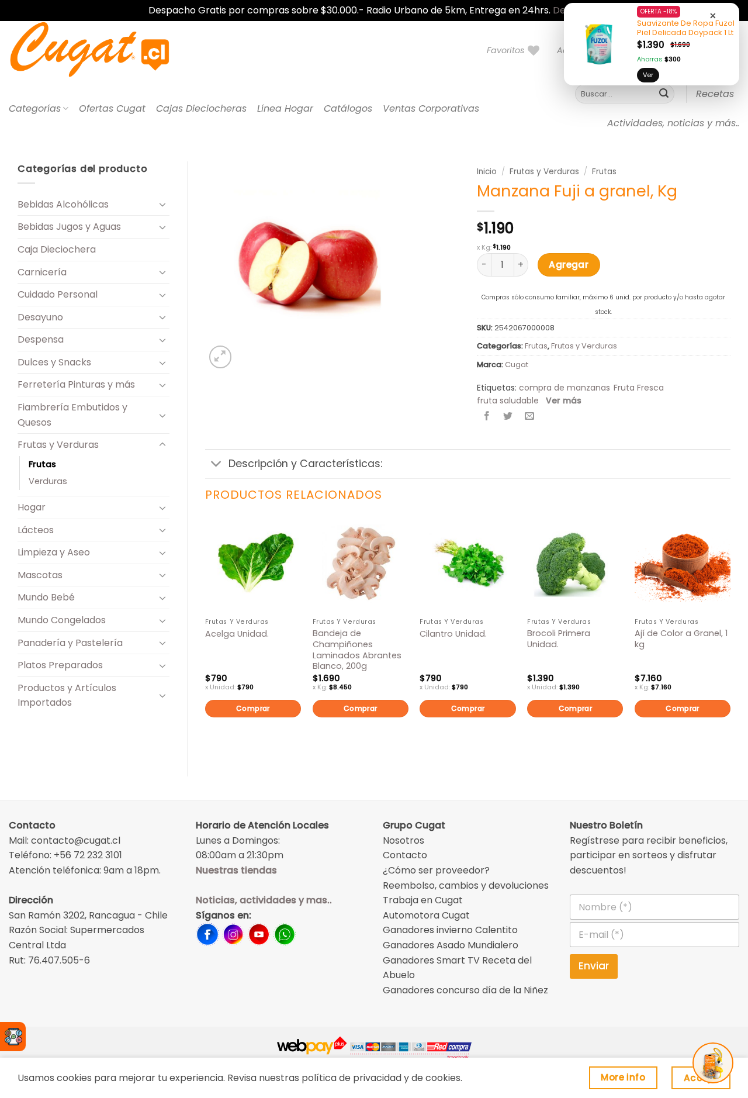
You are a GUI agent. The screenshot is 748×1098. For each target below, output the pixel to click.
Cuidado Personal (58, 294)
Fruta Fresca (639, 387)
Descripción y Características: (305, 464)
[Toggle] (162, 204)
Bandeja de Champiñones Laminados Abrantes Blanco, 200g (357, 650)
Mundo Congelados (62, 620)
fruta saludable (508, 400)
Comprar (253, 708)
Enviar (594, 966)
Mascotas (40, 575)
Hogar (32, 507)
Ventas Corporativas (431, 108)
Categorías (35, 108)
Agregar (568, 264)
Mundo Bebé (46, 597)
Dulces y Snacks (54, 362)
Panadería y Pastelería (70, 643)
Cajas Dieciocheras (201, 108)
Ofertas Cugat (112, 108)
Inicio (487, 171)
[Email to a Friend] (529, 417)
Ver (648, 75)
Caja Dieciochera (57, 249)
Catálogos (348, 108)
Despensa (41, 339)
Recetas (715, 94)
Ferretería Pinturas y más (76, 384)
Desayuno (40, 317)
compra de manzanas (564, 387)
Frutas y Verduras (58, 444)
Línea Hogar (285, 108)
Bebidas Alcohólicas (63, 204)
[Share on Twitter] (508, 417)
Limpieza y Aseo (54, 552)
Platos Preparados (60, 665)
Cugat (516, 365)
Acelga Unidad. (237, 634)
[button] (220, 357)
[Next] (730, 636)
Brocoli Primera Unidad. (558, 639)
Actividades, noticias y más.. (673, 123)
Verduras (48, 481)
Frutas (42, 464)
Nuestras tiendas (236, 870)
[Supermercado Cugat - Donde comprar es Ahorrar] (104, 50)
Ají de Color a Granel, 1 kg (681, 639)
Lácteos (36, 530)
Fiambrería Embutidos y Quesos (72, 414)
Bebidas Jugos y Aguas (69, 226)
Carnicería (42, 272)
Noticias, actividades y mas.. (264, 900)
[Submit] (664, 94)
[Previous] (205, 636)
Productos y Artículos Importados (67, 695)
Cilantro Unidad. (453, 634)
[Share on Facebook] (487, 417)
